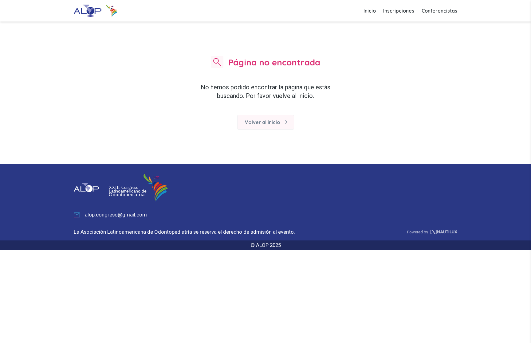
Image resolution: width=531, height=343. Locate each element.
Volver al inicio (267, 122)
